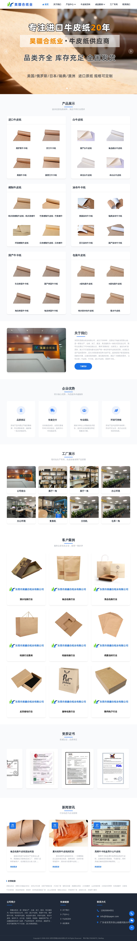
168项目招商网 (107, 886)
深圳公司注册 (35, 886)
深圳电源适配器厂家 (39, 890)
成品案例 (99, 4)
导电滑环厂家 (72, 890)
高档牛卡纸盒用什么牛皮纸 (107, 851)
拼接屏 (28, 890)
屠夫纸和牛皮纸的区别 (63, 851)
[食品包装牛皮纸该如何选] (26, 846)
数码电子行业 (110, 711)
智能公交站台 (62, 890)
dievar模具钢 (51, 890)
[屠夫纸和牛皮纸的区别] (68, 846)
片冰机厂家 (57, 886)
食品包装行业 (68, 599)
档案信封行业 (110, 655)
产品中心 (70, 4)
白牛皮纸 (78, 119)
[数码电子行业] (110, 705)
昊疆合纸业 (10, 886)
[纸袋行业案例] (26, 649)
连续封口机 (82, 890)
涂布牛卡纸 (79, 187)
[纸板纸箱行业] (68, 649)
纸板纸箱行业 (68, 655)
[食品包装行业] (68, 593)
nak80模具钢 (95, 886)
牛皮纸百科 (85, 4)
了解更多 (83, 366)
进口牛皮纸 (14, 119)
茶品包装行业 (110, 599)
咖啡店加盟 (66, 886)
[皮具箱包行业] (26, 705)
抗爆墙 (124, 886)
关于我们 (57, 4)
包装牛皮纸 (79, 255)
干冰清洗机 (10, 890)
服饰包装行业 (68, 711)
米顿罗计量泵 (92, 890)
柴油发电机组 (20, 890)
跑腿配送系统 (76, 886)
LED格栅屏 (86, 886)
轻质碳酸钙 (117, 886)
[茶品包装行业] (110, 593)
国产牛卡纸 (14, 255)
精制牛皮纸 (14, 187)
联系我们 (126, 4)
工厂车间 (114, 4)
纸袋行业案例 (26, 655)
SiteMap (101, 938)
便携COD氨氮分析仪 (22, 886)
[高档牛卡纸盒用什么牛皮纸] (110, 846)
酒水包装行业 (26, 599)
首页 (47, 4)
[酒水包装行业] (26, 593)
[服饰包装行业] (68, 705)
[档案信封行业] (110, 649)
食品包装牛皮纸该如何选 (22, 851)
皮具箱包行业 (26, 711)
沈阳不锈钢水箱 (47, 886)
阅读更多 (13, 867)
